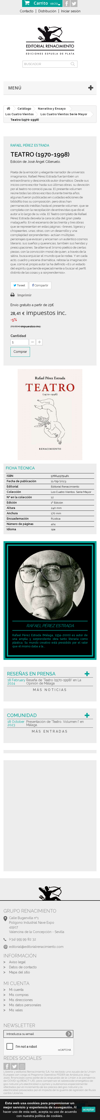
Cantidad (18, 335)
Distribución (47, 11)
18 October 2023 (15, 723)
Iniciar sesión (70, 11)
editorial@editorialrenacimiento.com (36, 947)
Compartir (41, 285)
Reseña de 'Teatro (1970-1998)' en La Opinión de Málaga (53, 681)
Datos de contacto (23, 967)
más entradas (50, 731)
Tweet (20, 285)
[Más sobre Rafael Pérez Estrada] (50, 584)
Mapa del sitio (19, 972)
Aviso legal (17, 962)
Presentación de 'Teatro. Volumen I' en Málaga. (55, 723)
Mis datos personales (25, 1005)
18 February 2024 (16, 681)
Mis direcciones (21, 1000)
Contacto (26, 11)
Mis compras (19, 995)
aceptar (88, 1109)
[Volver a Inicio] (8, 108)
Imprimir (24, 295)
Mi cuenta (16, 990)
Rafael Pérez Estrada (29, 145)
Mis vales (16, 1010)
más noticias (50, 690)
